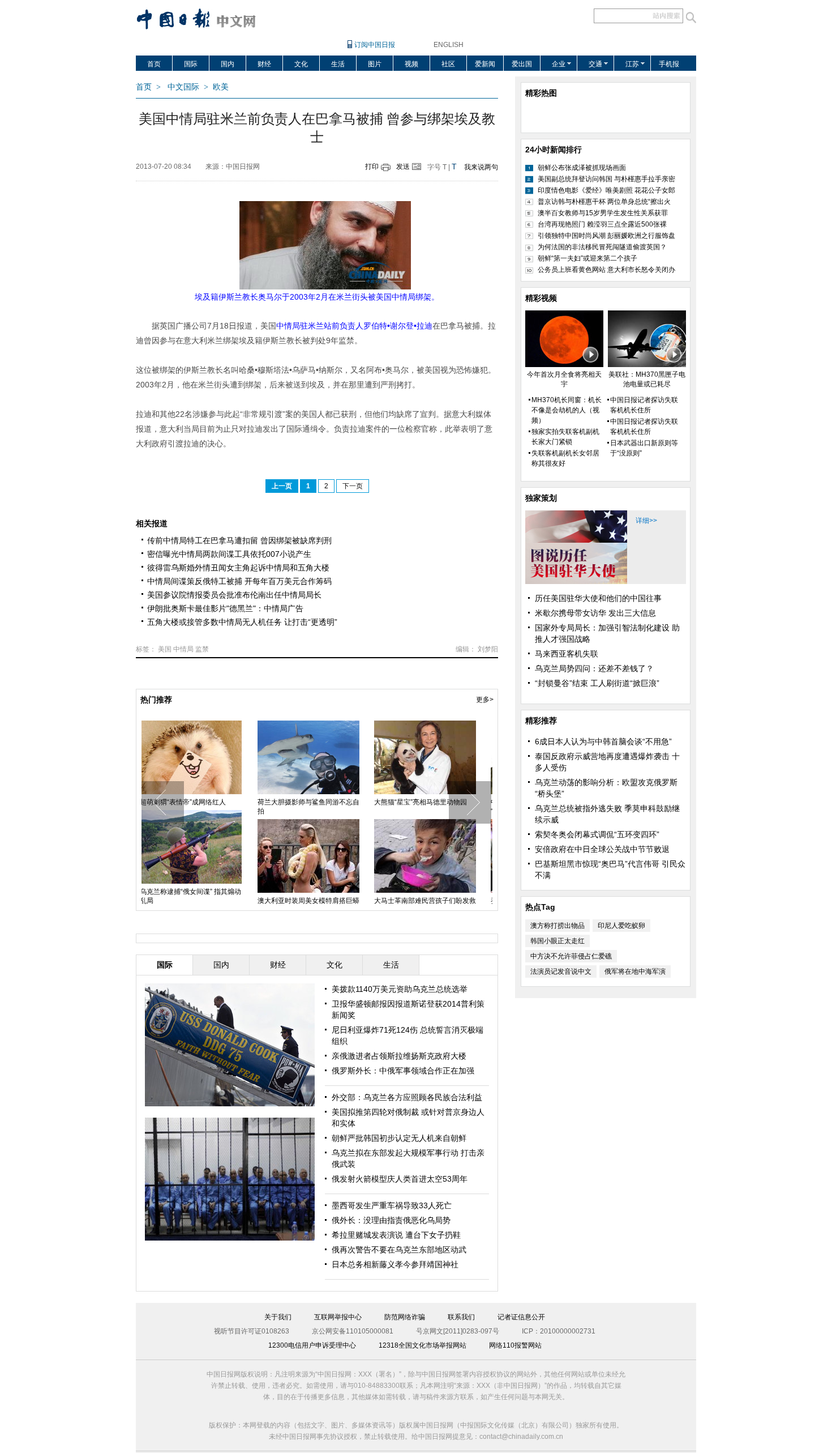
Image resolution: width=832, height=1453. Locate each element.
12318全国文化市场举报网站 (422, 1345)
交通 (595, 64)
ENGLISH (449, 45)
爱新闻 (485, 64)
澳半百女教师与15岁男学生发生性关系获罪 (603, 213)
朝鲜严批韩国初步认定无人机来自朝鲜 (399, 1138)
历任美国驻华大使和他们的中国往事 (598, 598)
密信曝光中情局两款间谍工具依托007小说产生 (229, 554)
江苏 (632, 64)
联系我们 (461, 1317)
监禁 (202, 649)
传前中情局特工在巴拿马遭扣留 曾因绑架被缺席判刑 (239, 540)
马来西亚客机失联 (566, 653)
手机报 (669, 64)
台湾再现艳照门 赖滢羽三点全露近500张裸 (602, 224)
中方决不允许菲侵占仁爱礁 (571, 956)
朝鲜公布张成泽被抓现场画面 (582, 168)
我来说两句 (481, 167)
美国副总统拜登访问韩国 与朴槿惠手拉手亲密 (606, 179)
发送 (403, 167)
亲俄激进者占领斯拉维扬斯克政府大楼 (399, 1055)
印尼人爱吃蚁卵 (621, 926)
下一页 (352, 486)
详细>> (646, 521)
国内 (227, 64)
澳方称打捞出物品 (557, 926)
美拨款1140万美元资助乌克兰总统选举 (400, 989)
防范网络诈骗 (404, 1317)
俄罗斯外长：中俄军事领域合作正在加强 (403, 1070)
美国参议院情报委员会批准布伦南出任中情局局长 (234, 594)
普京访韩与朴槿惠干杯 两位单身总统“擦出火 (604, 202)
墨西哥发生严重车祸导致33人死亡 (392, 1205)
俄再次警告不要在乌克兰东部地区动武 (399, 1249)
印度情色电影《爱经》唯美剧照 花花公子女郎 (606, 190)
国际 (191, 64)
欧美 (221, 87)
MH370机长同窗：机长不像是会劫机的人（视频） (566, 410)
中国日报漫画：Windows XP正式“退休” (432, 806)
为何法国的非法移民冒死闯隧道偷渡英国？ (602, 247)
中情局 (183, 649)
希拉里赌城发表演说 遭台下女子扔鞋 (396, 1234)
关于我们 (277, 1317)
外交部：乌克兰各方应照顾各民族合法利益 (407, 1097)
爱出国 (522, 64)
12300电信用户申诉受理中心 (312, 1345)
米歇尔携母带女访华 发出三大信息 (595, 612)
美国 (164, 649)
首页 (154, 64)
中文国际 (183, 87)
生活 (338, 64)
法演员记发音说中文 (560, 971)
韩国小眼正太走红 (557, 941)
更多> (485, 700)
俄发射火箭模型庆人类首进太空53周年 (400, 1178)
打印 (372, 167)
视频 (411, 64)
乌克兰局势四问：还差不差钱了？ (594, 668)
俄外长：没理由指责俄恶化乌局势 (391, 1220)
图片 (374, 64)
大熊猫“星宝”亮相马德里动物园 (311, 802)
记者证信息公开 (521, 1317)
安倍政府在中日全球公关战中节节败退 (602, 849)
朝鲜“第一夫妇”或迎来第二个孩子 (587, 258)
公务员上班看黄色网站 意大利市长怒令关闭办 (606, 270)
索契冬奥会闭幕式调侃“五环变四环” (597, 834)
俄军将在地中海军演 (635, 971)
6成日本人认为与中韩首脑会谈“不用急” (603, 741)
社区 (448, 64)
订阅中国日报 (374, 45)
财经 (264, 64)
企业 (558, 64)
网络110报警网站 (515, 1345)
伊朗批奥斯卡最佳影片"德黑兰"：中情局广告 (225, 608)
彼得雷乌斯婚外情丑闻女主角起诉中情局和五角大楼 (238, 567)
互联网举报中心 (338, 1317)
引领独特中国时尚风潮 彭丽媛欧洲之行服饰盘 (606, 236)
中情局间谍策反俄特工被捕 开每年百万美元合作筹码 (239, 581)
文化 (301, 64)
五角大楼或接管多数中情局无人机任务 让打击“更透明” (242, 622)
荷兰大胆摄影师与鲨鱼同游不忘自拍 (200, 806)
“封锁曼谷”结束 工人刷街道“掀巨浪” (597, 683)
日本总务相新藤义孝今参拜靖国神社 (395, 1264)
